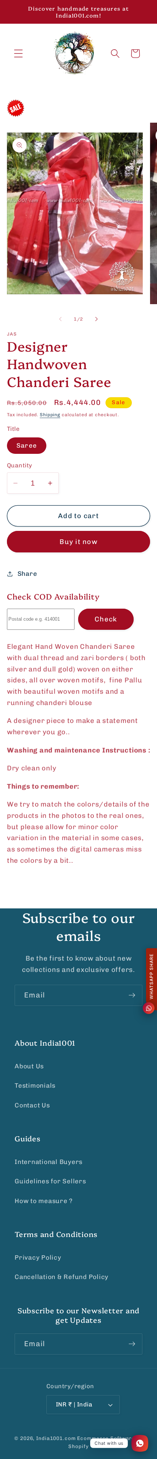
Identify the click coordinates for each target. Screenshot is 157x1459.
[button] (18, 53)
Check (106, 619)
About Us (29, 1066)
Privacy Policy (38, 1257)
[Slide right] (97, 319)
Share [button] (27, 573)
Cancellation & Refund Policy (61, 1276)
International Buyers (49, 1161)
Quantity (19, 465)
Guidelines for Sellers (50, 1181)
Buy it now (78, 541)
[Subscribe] (132, 995)
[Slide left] (61, 319)
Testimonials (35, 1085)
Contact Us (32, 1105)
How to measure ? (44, 1201)
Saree (26, 445)
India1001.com (56, 1438)
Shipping (50, 414)
